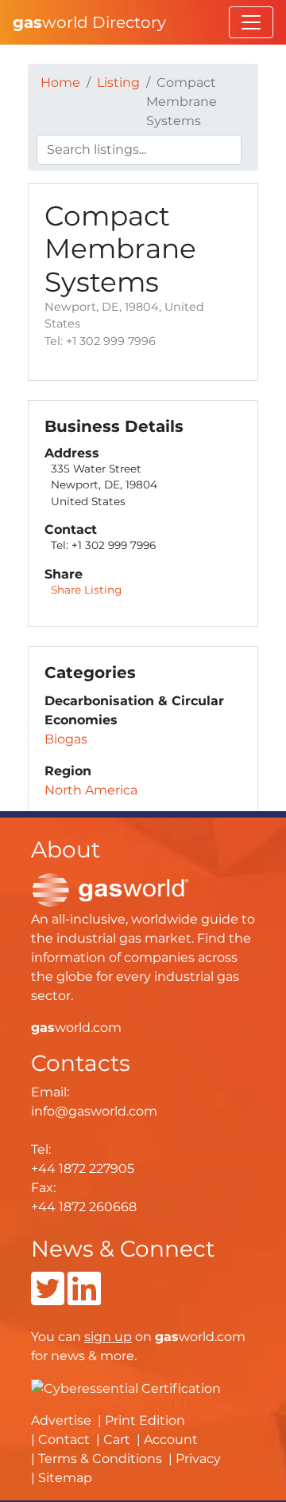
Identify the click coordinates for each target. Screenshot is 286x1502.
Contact (64, 1439)
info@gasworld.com (94, 1111)
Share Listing (86, 589)
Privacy (198, 1458)
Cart (116, 1439)
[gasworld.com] (110, 888)
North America (90, 790)
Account (171, 1439)
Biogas (65, 739)
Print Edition (145, 1420)
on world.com (164, 1336)
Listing (118, 82)
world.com (76, 1027)
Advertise (61, 1420)
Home (60, 82)
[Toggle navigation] (251, 22)
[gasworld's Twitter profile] (47, 1298)
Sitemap (65, 1477)
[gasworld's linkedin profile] (84, 1298)
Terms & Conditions (100, 1458)
